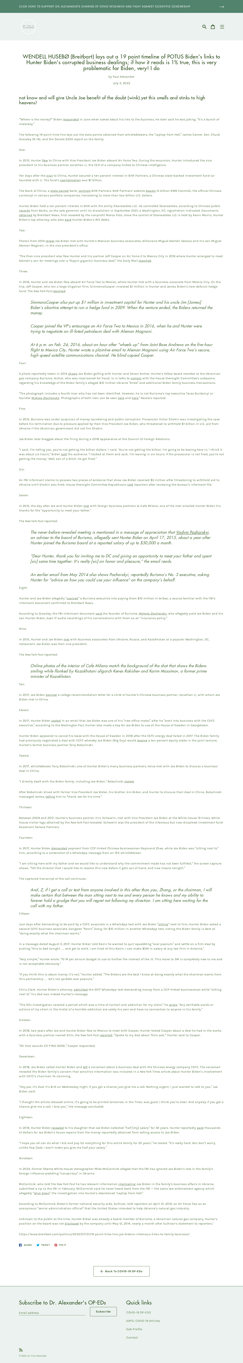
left (85, 1067)
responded (71, 119)
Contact (132, 1337)
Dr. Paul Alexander (37, 1355)
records (24, 210)
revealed (57, 1128)
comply (136, 378)
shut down (42, 1193)
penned (51, 695)
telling (50, 796)
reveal (50, 241)
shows (73, 373)
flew (45, 160)
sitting (163, 924)
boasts (151, 191)
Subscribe (103, 1311)
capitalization (70, 180)
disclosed (72, 1223)
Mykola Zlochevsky (45, 398)
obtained (25, 215)
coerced (72, 598)
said (99, 613)
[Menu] (222, 27)
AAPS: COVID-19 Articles (143, 1321)
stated (56, 720)
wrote (173, 1005)
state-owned (59, 191)
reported (145, 260)
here (121, 398)
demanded (59, 848)
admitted (81, 989)
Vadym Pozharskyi (192, 532)
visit (49, 175)
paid (68, 219)
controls (85, 191)
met (86, 506)
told (64, 454)
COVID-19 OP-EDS (138, 1312)
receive (142, 740)
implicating (127, 1184)
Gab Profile (134, 1329)
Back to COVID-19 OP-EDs (123, 1271)
